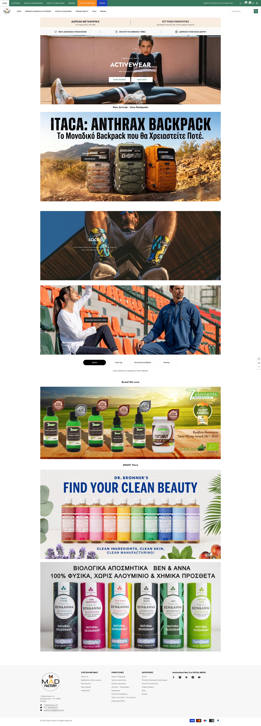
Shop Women (119, 80)
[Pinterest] (186, 677)
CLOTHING (15, 3)
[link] (85, 23)
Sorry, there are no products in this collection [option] (130, 371)
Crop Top (118, 362)
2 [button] (132, 100)
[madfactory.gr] (130, 156)
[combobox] (242, 11)
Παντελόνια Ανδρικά (142, 362)
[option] (130, 69)
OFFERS (102, 3)
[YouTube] (199, 677)
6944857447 (53, 707)
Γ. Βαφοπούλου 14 (51, 705)
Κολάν (94, 362)
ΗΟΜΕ (4, 3)
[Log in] (241, 3)
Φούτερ (166, 362)
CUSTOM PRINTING (87, 3)
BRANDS (72, 3)
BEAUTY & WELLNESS (55, 3)
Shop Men (142, 80)
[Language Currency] (257, 3)
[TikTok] (192, 677)
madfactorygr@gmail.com (54, 710)
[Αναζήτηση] (244, 11)
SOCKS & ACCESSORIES (33, 3)
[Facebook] (173, 677)
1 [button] (129, 100)
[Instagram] (180, 677)
